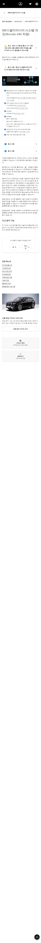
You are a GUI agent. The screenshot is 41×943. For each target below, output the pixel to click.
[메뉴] (4, 4)
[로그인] (36, 4)
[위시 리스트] (30, 4)
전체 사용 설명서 (7, 21)
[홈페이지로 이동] (20, 4)
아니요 (25, 247)
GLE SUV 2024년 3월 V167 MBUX (18, 21)
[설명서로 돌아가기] (5, 13)
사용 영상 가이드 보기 (20, 329)
